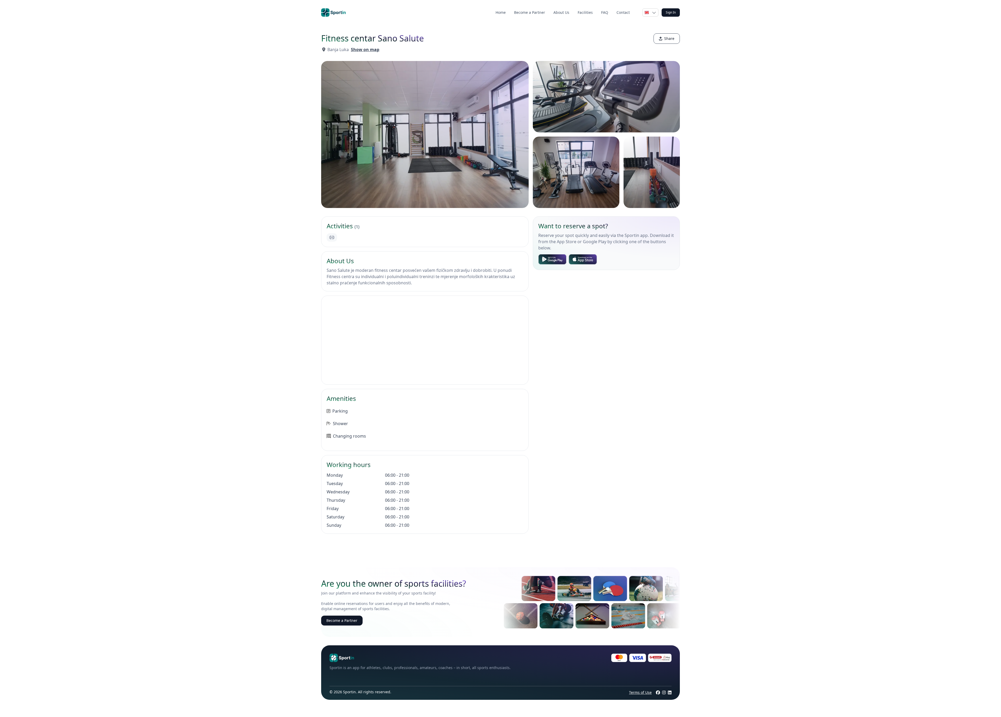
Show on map (365, 49)
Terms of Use (640, 692)
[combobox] (650, 12)
